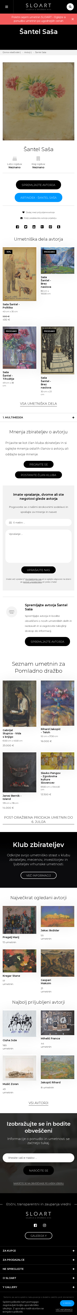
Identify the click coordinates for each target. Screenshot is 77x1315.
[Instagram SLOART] (44, 1225)
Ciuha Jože (10, 1040)
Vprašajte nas (38, 570)
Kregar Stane (11, 975)
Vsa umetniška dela (38, 404)
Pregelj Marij (11, 937)
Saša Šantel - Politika (19, 274)
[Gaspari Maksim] (57, 963)
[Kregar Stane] (19, 960)
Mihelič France (50, 1038)
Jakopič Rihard (51, 1082)
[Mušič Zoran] (19, 1068)
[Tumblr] (59, 226)
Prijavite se (38, 464)
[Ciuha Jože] (19, 1023)
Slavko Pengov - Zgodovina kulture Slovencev (57, 760)
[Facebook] (18, 226)
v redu (67, 1303)
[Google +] (43, 226)
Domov (6, 52)
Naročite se (38, 1170)
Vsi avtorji (38, 1103)
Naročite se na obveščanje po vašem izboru (38, 1183)
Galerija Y (39, 1235)
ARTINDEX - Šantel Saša (38, 197)
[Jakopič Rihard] (57, 1067)
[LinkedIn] (34, 226)
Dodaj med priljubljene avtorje (40, 212)
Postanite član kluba (38, 475)
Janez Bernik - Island (19, 772)
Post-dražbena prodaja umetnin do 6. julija (38, 820)
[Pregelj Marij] (19, 920)
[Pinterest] (51, 226)
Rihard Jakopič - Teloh (57, 703)
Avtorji (27, 52)
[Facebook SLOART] (35, 1225)
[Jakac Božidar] (57, 916)
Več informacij (38, 875)
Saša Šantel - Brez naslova (57, 260)
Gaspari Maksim (46, 981)
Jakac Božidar (50, 930)
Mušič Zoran (11, 1084)
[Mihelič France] (57, 1022)
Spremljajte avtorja (38, 185)
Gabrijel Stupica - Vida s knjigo (19, 704)
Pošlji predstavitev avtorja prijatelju (40, 218)
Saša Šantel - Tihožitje (19, 348)
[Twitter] (26, 226)
